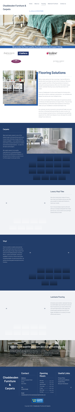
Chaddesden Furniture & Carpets (14, 7)
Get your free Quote (63, 383)
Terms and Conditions (63, 380)
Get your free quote (38, 359)
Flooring (43, 3)
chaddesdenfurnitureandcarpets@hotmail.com (37, 355)
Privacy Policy (61, 378)
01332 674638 (24, 389)
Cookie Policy (61, 381)
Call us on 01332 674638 (37, 11)
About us (36, 3)
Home (30, 3)
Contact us (63, 3)
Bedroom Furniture (53, 3)
